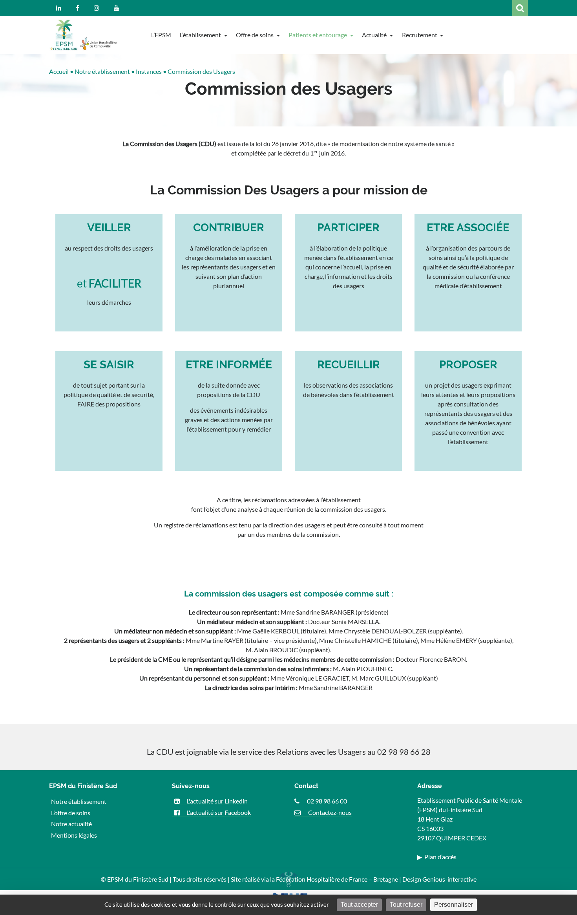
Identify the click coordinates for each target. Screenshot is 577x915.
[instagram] (96, 7)
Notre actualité (71, 823)
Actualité (375, 34)
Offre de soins (255, 34)
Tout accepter (359, 904)
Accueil (59, 71)
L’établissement (201, 34)
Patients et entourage (318, 34)
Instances (149, 71)
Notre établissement (102, 71)
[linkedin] (58, 7)
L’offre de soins (70, 812)
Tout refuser (406, 904)
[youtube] (116, 7)
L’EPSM (161, 34)
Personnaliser (453, 904)
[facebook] (77, 7)
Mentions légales (74, 835)
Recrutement (420, 34)
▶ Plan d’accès (436, 856)
